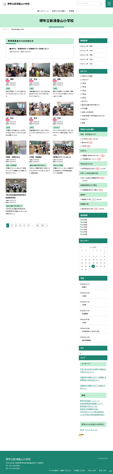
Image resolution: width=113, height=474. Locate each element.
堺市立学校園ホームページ (89, 401)
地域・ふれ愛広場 (87, 112)
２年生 (84, 83)
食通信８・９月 (92, 199)
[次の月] (105, 247)
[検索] (99, 4)
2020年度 (84, 234)
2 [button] (11, 225)
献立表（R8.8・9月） (93, 209)
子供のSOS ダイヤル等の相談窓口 (92, 412)
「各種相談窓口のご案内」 (92, 190)
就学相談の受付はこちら (88, 406)
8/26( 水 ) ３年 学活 (86, 59)
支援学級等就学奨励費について (91, 403)
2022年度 (84, 229)
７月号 (86, 146)
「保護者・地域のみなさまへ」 (93, 155)
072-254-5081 (14, 465)
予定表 (71, 11)
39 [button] (37, 225)
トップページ (44, 11)
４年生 (84, 90)
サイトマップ (103, 458)
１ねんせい (85, 79)
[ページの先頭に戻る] (110, 471)
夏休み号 (87, 142)
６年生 (84, 97)
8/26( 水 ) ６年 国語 (86, 46)
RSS (82, 435)
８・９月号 (90, 139)
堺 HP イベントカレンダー (89, 430)
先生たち (85, 119)
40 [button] (42, 225)
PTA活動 (85, 108)
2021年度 (84, 232)
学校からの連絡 (87, 76)
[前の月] (80, 247)
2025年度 (84, 222)
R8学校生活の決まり (93, 168)
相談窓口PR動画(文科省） (89, 409)
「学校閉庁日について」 (91, 159)
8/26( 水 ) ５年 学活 (86, 50)
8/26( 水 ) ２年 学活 (86, 64)
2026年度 (84, 220)
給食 (83, 123)
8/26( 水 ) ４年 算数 (86, 55)
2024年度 (84, 225)
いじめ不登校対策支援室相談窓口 (92, 414)
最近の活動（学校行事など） (91, 105)
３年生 (84, 87)
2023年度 (84, 227)
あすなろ (85, 101)
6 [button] (28, 225)
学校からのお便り (59, 11)
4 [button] (20, 225)
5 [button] (24, 225)
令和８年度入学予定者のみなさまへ (93, 116)
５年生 (84, 94)
